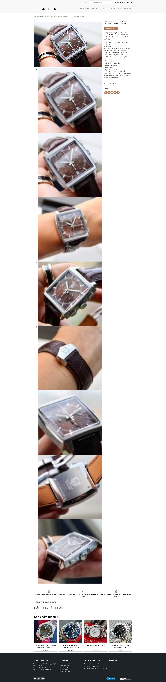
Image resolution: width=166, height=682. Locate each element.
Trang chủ (37, 16)
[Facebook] (35, 678)
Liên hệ (45, 650)
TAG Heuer (116, 84)
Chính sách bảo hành (64, 671)
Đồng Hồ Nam (45, 16)
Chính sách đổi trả (64, 665)
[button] (35, 21)
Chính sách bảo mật (64, 664)
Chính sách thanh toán (65, 667)
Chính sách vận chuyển (65, 669)
